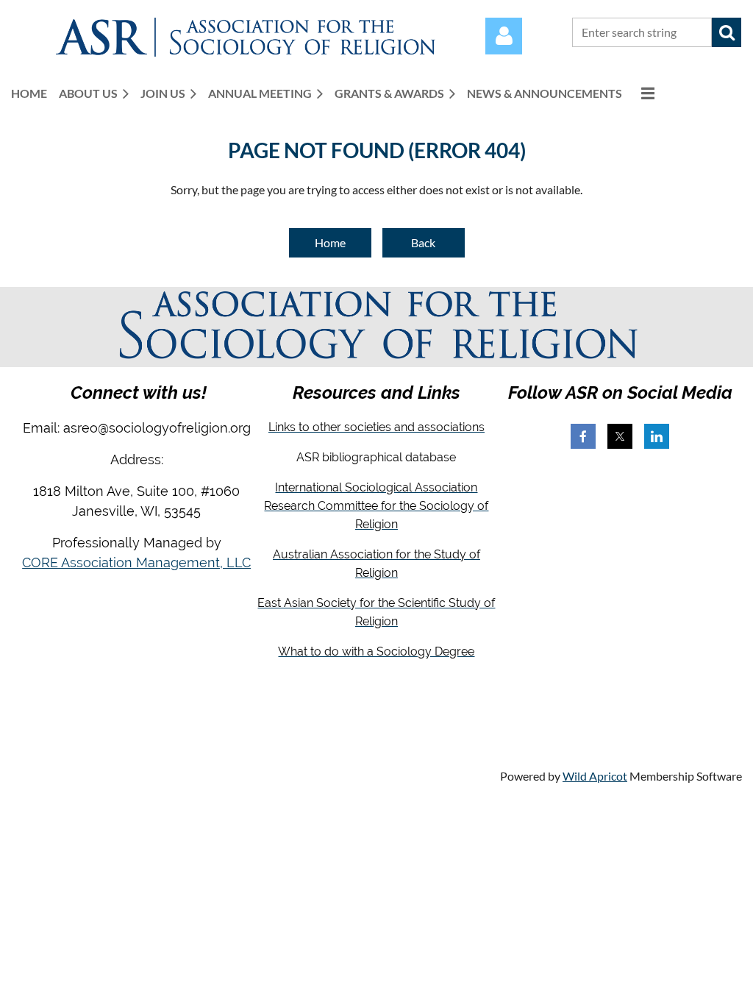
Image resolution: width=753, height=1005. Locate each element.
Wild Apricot (595, 776)
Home (330, 242)
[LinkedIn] (656, 436)
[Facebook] (583, 436)
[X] (619, 436)
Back (423, 242)
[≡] (644, 93)
